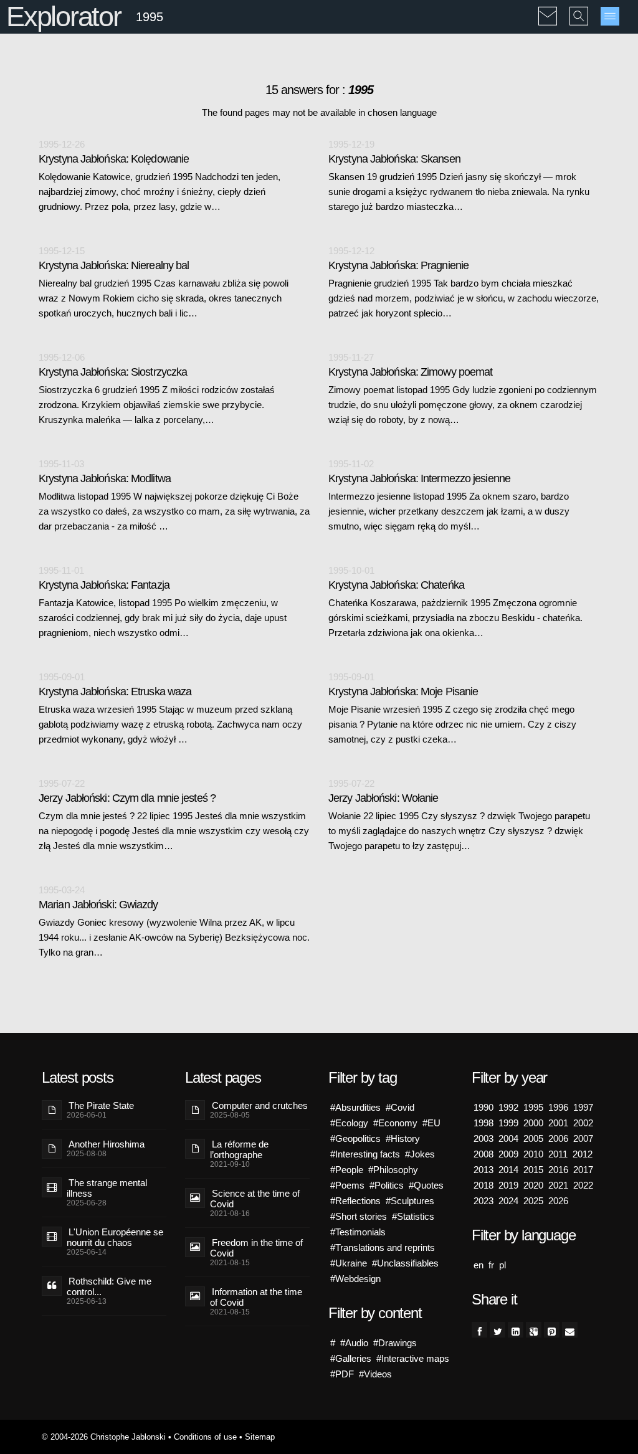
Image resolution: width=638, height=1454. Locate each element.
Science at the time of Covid (255, 1198)
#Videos (375, 1374)
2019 (508, 1185)
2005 (533, 1138)
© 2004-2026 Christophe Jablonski (104, 1437)
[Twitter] (497, 1330)
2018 (483, 1185)
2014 (508, 1169)
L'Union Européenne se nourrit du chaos (115, 1237)
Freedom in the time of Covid (256, 1247)
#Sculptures (410, 1200)
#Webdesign (355, 1278)
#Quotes (426, 1185)
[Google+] (533, 1330)
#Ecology (349, 1123)
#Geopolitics (355, 1138)
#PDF (342, 1374)
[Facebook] (479, 1330)
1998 (483, 1123)
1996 (558, 1107)
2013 (483, 1169)
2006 (558, 1138)
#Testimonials (358, 1232)
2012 (583, 1154)
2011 (558, 1154)
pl (502, 1265)
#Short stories (358, 1216)
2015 (533, 1169)
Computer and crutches (260, 1105)
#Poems (347, 1185)
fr (491, 1265)
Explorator (63, 16)
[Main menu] (610, 16)
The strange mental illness (107, 1188)
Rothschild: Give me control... (109, 1286)
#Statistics (413, 1216)
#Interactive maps (412, 1358)
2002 (583, 1123)
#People (346, 1169)
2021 (558, 1185)
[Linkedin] (515, 1330)
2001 (558, 1123)
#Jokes (420, 1154)
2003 (483, 1138)
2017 (583, 1169)
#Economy (395, 1123)
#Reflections (355, 1200)
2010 (533, 1154)
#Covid (400, 1107)
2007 (583, 1138)
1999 (508, 1123)
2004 (508, 1138)
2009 (508, 1154)
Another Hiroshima (107, 1144)
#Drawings (395, 1343)
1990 (483, 1107)
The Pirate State (101, 1105)
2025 (533, 1200)
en (478, 1265)
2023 (483, 1200)
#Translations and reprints (382, 1247)
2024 (508, 1200)
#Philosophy (393, 1169)
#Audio (354, 1343)
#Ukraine (348, 1263)
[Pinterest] (551, 1330)
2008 (483, 1154)
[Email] (570, 1330)
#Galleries (350, 1358)
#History (403, 1138)
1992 (508, 1107)
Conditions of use (205, 1437)
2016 (558, 1169)
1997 (583, 1107)
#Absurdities (355, 1107)
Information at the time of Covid (256, 1297)
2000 (533, 1123)
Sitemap (260, 1437)
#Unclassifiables (405, 1263)
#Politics (386, 1185)
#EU (431, 1123)
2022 (583, 1185)
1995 (533, 1107)
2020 (533, 1185)
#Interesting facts (365, 1154)
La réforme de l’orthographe (239, 1149)
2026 (558, 1200)
